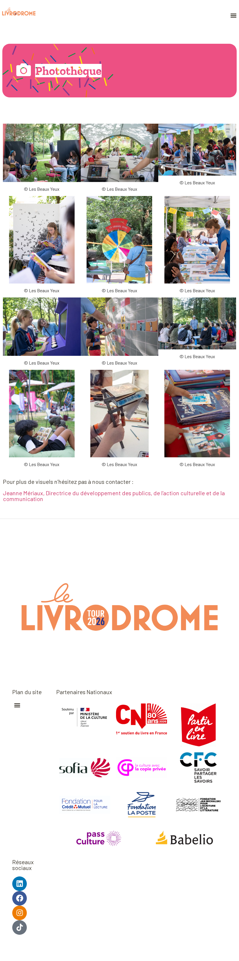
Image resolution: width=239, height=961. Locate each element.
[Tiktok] (19, 927)
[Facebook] (19, 898)
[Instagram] (19, 913)
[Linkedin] (19, 883)
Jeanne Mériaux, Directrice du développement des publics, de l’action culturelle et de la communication (114, 495)
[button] (233, 15)
